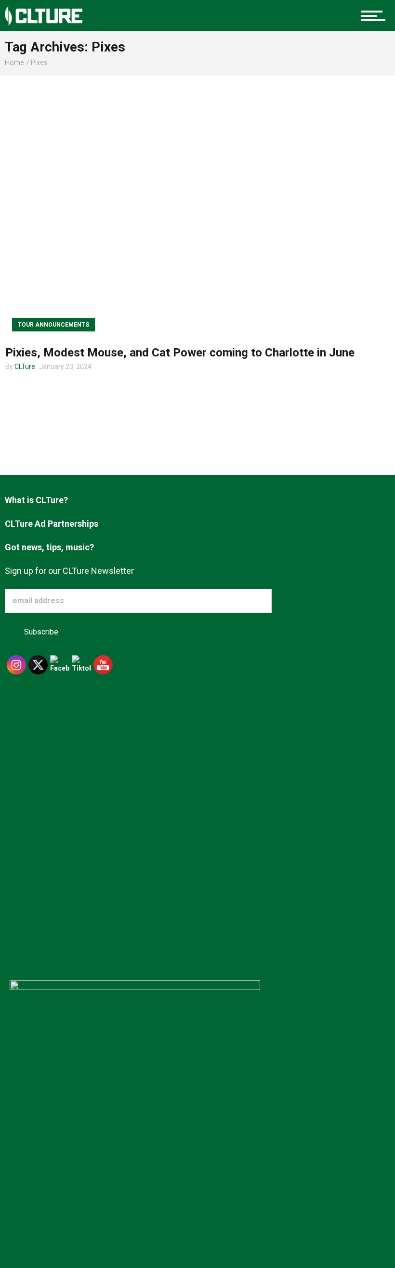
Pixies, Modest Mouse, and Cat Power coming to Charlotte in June (180, 352)
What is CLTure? (36, 500)
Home (14, 62)
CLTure (24, 366)
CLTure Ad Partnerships (51, 524)
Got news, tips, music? (49, 547)
